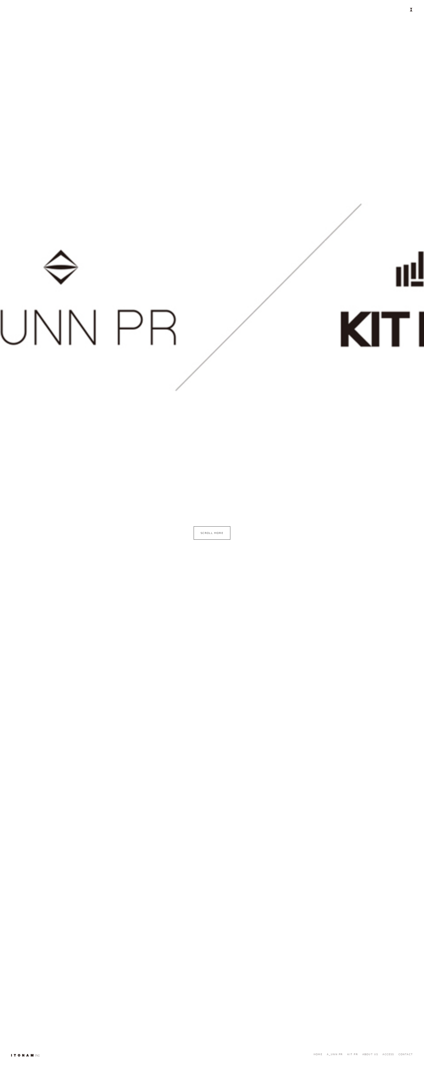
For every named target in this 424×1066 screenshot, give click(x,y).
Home (318, 1054)
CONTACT (406, 1054)
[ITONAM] (25, 1055)
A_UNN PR (335, 1054)
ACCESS (388, 1054)
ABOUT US (370, 1054)
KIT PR (352, 1054)
